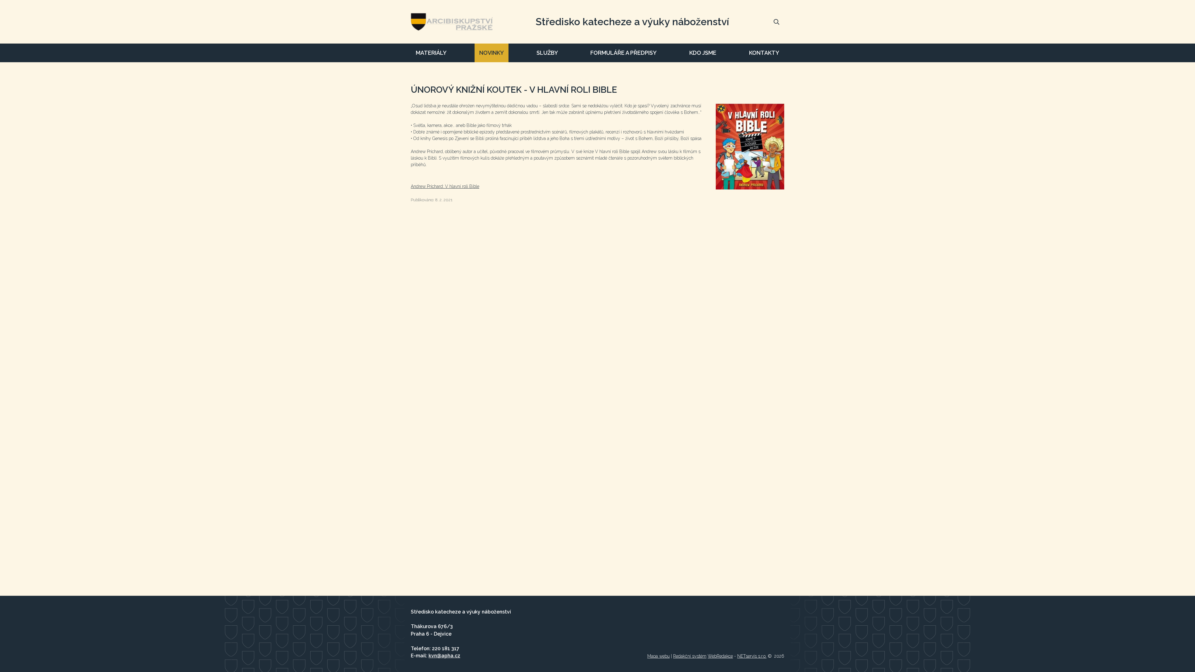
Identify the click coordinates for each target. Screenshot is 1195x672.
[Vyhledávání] (776, 22)
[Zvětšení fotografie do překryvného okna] (750, 146)
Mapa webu (658, 656)
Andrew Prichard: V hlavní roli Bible (445, 186)
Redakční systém (689, 656)
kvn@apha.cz (444, 656)
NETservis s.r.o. (751, 656)
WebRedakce (720, 656)
